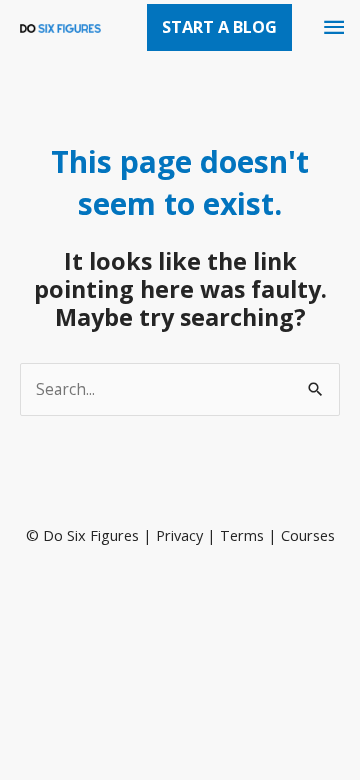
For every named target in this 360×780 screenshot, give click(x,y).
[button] (219, 27)
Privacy (179, 535)
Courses (308, 535)
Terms (242, 535)
